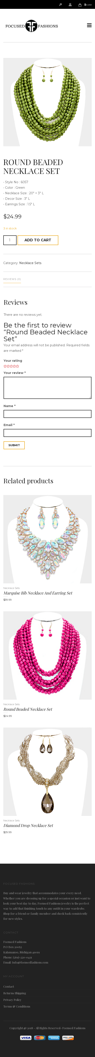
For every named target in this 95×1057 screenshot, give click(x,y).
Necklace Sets (30, 263)
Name (9, 406)
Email (9, 425)
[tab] (12, 279)
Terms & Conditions (16, 1006)
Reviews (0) (12, 279)
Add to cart (38, 240)
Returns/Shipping (14, 993)
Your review (15, 373)
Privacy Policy (12, 1000)
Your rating (13, 361)
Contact (8, 986)
